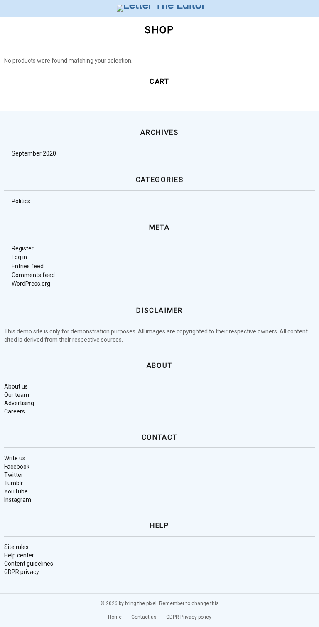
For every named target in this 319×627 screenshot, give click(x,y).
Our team (16, 394)
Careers (14, 411)
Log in (19, 257)
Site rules (16, 547)
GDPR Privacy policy (188, 617)
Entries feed (28, 266)
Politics (21, 201)
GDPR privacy (21, 572)
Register (23, 248)
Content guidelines (28, 563)
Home (115, 617)
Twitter (13, 474)
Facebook (16, 466)
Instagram (17, 499)
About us (16, 386)
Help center (19, 555)
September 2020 (34, 153)
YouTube (16, 491)
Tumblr (13, 483)
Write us (14, 458)
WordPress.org (31, 283)
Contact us (144, 617)
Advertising (19, 403)
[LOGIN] (310, 8)
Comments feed (33, 275)
